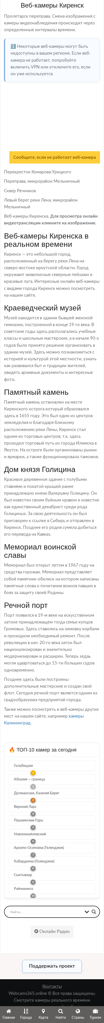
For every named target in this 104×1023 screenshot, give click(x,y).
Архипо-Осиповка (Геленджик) (39, 848)
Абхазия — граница (29, 779)
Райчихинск (23, 889)
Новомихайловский (30, 834)
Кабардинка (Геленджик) (34, 861)
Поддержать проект (52, 966)
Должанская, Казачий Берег (36, 793)
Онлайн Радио (54, 931)
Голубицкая (23, 766)
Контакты (52, 986)
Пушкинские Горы (28, 820)
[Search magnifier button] (93, 911)
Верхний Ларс (25, 807)
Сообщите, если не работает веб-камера (54, 157)
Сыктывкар (23, 875)
